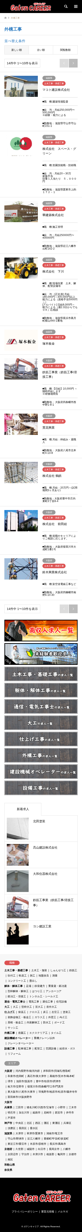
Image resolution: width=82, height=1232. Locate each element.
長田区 (23, 1128)
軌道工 (23, 975)
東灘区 (56, 1123)
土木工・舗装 (39, 970)
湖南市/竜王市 (54, 1133)
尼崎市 (48, 1112)
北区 (29, 1123)
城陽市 (31, 1149)
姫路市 (36, 1112)
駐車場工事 (24, 1048)
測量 (55, 975)
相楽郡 (50, 1154)
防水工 (47, 1022)
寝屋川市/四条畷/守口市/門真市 (45, 1086)
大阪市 (8, 1102)
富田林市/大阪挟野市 (20, 1096)
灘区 (46, 1123)
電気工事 (34, 1001)
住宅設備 (61, 1001)
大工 (7, 1006)
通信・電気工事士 (14, 1001)
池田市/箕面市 (24, 1081)
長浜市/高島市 (58, 1143)
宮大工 (39, 1006)
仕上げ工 (9, 1012)
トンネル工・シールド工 (43, 996)
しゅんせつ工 (58, 970)
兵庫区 (67, 1123)
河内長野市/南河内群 (28, 1070)
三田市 (19, 1107)
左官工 (55, 1012)
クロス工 (34, 1012)
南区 (10, 1159)
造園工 (22, 1032)
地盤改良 (43, 975)
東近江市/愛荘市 (17, 1143)
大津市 (19, 1133)
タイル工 (56, 1032)
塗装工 (67, 1012)
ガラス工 (40, 1017)
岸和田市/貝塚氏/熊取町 (57, 1070)
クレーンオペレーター (21, 1043)
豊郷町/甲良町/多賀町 (56, 1138)
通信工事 (47, 1001)
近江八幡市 (33, 1138)
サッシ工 (13, 1027)
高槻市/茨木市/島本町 (62, 1076)
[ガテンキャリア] (33, 6)
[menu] (75, 6)
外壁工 (52, 1017)
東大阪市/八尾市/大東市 (21, 1091)
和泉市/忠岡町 (16, 1076)
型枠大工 (26, 1006)
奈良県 (8, 1169)
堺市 (10, 1081)
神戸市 (8, 1123)
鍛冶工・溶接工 (17, 996)
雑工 (32, 975)
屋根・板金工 (15, 1022)
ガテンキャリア (31, 1226)
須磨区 (12, 1128)
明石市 (12, 1112)
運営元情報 (47, 1211)
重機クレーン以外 (44, 1038)
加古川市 (24, 1112)
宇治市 (25, 1154)
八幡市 (67, 1149)
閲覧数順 (65, 49)
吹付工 (12, 975)
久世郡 (19, 1149)
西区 (37, 1123)
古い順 (41, 49)
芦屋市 (12, 1117)
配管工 (38, 1048)
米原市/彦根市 (38, 1143)
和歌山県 (9, 1164)
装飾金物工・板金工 (19, 1017)
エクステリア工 (38, 1032)
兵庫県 (8, 1107)
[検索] (65, 6)
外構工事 (9, 1032)
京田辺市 (13, 1154)
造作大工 (51, 1006)
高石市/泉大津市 (36, 1076)
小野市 (61, 1107)
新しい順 (16, 49)
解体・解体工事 (13, 986)
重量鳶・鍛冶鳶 (57, 986)
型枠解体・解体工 (18, 991)
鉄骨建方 (40, 986)
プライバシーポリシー (25, 1211)
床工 (45, 1012)
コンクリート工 (17, 980)
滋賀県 (8, 1133)
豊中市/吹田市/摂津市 (48, 1081)
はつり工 (37, 991)
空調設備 (51, 1048)
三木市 (73, 1107)
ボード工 (59, 1022)
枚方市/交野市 (16, 1086)
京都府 (8, 1149)
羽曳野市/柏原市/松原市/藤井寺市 (57, 1091)
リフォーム (14, 1053)
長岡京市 (54, 1149)
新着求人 (23, 809)
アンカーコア (53, 991)
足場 (28, 986)
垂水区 (34, 1128)
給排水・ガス (67, 1048)
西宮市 (59, 1112)
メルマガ (63, 1211)
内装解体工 (33, 1022)
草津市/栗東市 (35, 1133)
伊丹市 (70, 1112)
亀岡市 (61, 1154)
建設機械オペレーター (17, 1038)
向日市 (42, 1149)
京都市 (73, 1154)
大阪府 (8, 1070)
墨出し (33, 980)
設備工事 (9, 1048)
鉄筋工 (73, 970)
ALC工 (63, 1017)
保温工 (22, 1012)
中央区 (19, 1123)
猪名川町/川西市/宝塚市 (40, 1107)
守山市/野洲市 (16, 1138)
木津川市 (38, 1154)
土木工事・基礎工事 (16, 970)
